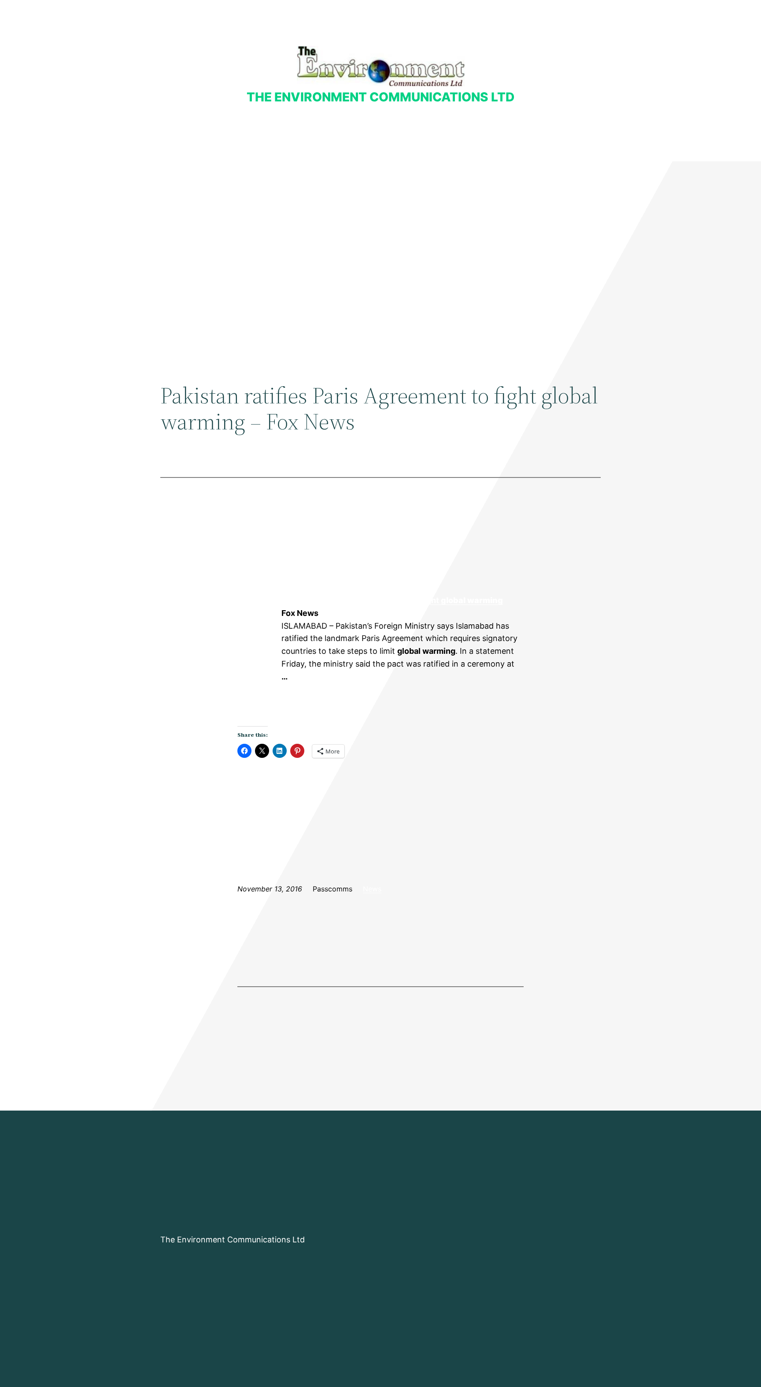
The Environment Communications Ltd (380, 96)
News (372, 888)
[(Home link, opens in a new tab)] (381, 66)
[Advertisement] (380, 233)
